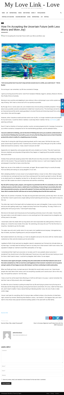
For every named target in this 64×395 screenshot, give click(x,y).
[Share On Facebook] (61, 318)
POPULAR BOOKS (41, 12)
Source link (4, 313)
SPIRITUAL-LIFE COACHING (8, 16)
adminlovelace (4, 32)
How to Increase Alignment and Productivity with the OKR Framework (48, 324)
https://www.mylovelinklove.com (20, 335)
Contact (57, 393)
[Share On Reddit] (47, 318)
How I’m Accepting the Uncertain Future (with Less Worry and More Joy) (30, 28)
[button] (61, 13)
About (47, 393)
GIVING (28, 16)
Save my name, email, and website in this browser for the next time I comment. (24, 379)
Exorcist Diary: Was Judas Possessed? (11, 323)
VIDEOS (20, 12)
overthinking (53, 119)
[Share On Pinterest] (50, 318)
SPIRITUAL (46, 16)
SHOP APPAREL (26, 12)
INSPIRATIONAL (13, 12)
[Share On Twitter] (57, 318)
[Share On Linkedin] (54, 318)
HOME (3, 12)
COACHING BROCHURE (21, 16)
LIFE (7, 12)
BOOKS (33, 12)
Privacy (52, 393)
